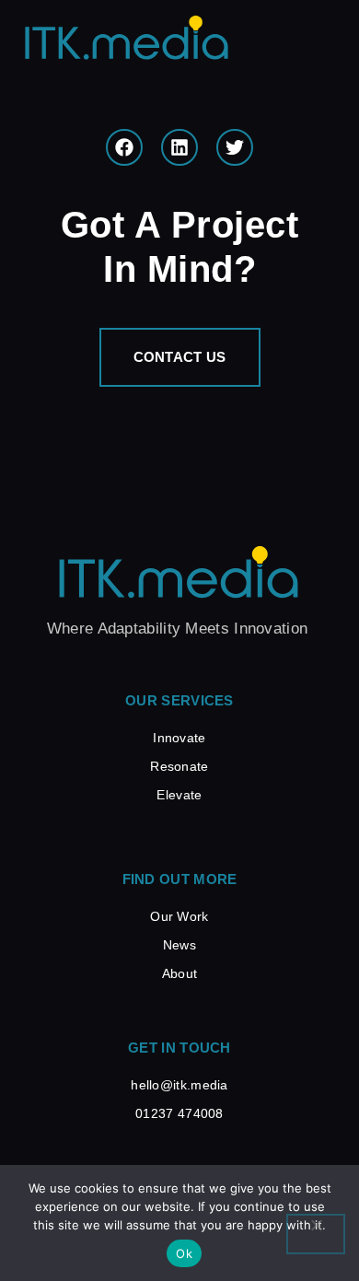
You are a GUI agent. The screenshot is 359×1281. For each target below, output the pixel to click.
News (179, 944)
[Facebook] (124, 147)
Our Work (179, 916)
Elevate (179, 794)
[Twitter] (234, 147)
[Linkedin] (179, 147)
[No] (315, 1234)
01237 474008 (179, 1113)
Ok (184, 1253)
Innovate (179, 737)
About (180, 973)
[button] (320, 48)
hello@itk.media (179, 1084)
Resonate (179, 766)
